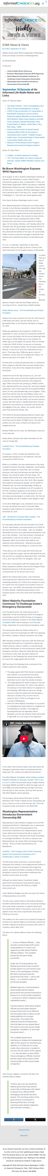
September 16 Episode (16, 89)
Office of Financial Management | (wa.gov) (23, 108)
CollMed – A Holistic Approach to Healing (22, 155)
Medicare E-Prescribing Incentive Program (23, 143)
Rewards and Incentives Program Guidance (23, 145)
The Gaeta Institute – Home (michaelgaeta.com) (25, 106)
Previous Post (24, 1130)
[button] (46, 2)
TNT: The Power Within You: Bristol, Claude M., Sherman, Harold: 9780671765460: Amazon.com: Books (26, 160)
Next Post (24, 1135)
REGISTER (33, 806)
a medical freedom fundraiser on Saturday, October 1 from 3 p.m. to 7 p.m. (23, 779)
